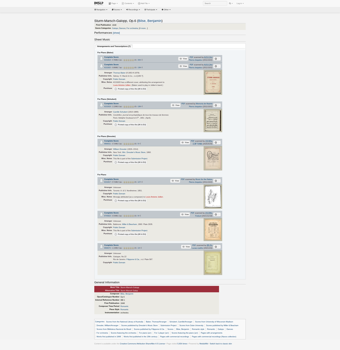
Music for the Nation (204, 179)
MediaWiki (203, 344)
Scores (170, 329)
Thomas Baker (119, 73)
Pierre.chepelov (195, 60)
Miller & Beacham (129, 224)
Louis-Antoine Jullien (122, 85)
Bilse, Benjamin (150, 21)
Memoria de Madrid (204, 104)
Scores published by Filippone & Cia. (149, 329)
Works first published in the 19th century (140, 337)
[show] (116, 33)
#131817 (107, 182)
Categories (99, 322)
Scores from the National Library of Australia (124, 322)
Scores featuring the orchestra (123, 333)
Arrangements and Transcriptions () (114, 46)
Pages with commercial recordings (174, 337)
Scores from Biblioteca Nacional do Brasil (114, 329)
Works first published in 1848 (109, 337)
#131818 (107, 106)
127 (139, 182)
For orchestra (132, 28)
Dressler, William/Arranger (107, 325)
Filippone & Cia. (133, 259)
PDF (191, 57)
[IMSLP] (99, 3)
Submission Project (139, 158)
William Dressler (120, 149)
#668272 (107, 248)
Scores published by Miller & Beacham (222, 325)
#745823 (107, 216)
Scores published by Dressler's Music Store (139, 325)
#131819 (107, 60)
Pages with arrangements (211, 333)
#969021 (107, 144)
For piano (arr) (145, 333)
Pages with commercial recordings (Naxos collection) (214, 337)
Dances (122, 28)
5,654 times (182, 344)
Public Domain (119, 79)
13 (139, 248)
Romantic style (198, 329)
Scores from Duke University (191, 325)
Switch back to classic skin (221, 344)
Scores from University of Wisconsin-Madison (214, 322)
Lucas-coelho (197, 248)
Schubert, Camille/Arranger (180, 322)
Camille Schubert (120, 112)
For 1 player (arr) (161, 333)
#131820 (107, 67)
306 (139, 60)
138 (139, 67)
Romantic (124, 306)
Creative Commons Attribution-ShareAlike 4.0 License (142, 344)
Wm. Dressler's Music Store (133, 152)
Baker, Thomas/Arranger (156, 322)
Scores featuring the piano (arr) (185, 333)
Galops (115, 28)
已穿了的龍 (197, 144)
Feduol (198, 216)
